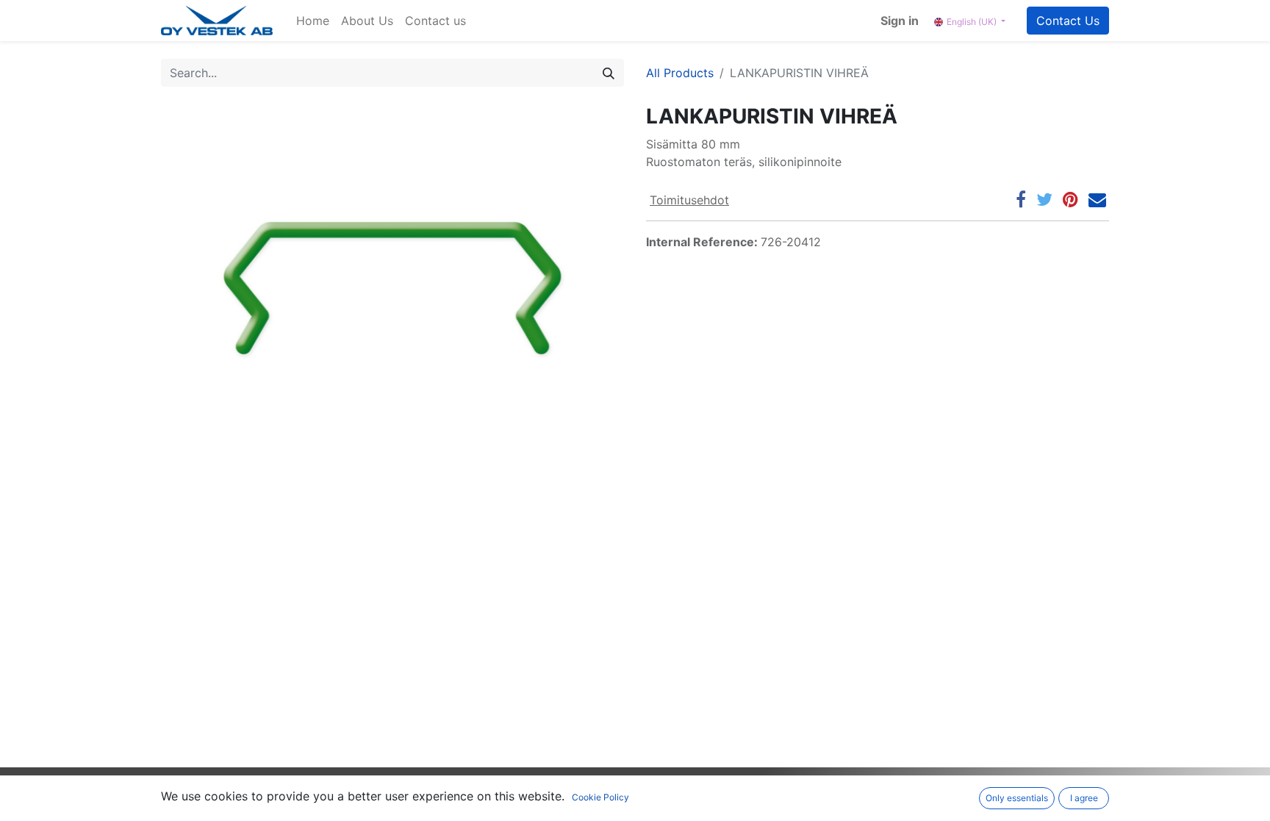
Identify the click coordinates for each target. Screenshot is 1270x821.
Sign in (899, 20)
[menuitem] (312, 20)
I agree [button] (1084, 797)
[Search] (608, 73)
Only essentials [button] (1017, 797)
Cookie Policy (600, 797)
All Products (680, 72)
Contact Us (1067, 20)
